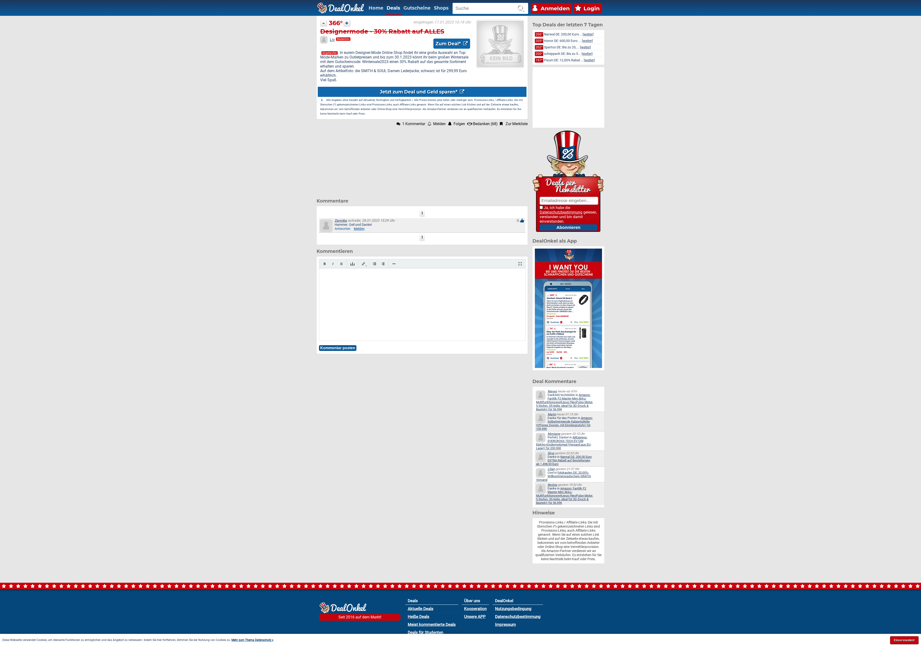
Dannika (341, 221)
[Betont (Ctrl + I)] (333, 264)
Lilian (551, 469)
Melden (359, 229)
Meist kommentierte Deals (432, 624)
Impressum (505, 624)
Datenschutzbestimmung (561, 212)
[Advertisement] (422, 159)
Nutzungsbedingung (513, 608)
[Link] (363, 264)
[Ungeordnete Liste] (374, 264)
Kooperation (475, 608)
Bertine (552, 485)
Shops (441, 8)
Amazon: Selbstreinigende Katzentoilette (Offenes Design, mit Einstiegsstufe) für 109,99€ (564, 423)
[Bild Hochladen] (352, 264)
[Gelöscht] (341, 264)
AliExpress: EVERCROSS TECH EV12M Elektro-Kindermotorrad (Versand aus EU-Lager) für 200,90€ (563, 443)
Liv (332, 39)
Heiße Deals (418, 616)
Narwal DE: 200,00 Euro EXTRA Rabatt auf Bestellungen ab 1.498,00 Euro (564, 460)
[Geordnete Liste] (383, 264)
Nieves (552, 391)
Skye (551, 453)
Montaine (554, 434)
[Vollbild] (520, 264)
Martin (552, 414)
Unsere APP (475, 616)
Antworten (342, 229)
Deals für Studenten (425, 632)
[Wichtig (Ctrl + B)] (324, 264)
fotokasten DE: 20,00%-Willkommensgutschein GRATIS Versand (563, 476)
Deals (393, 8)
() (485, 124)
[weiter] (588, 34)
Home (376, 8)
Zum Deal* (449, 44)
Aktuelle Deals (420, 608)
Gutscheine (417, 8)
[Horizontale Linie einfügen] (394, 264)
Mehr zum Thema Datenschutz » (252, 640)
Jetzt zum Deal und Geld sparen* (419, 92)
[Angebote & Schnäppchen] (341, 8)
